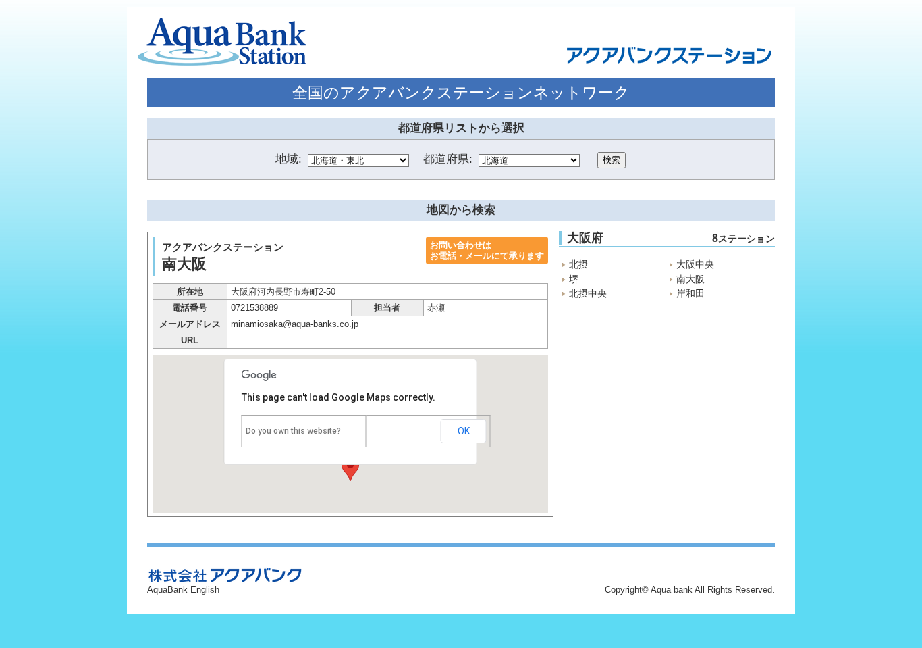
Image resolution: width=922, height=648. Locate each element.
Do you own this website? (293, 431)
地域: (288, 159)
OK (464, 431)
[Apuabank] (222, 43)
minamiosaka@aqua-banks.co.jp (294, 324)
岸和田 (690, 293)
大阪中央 (695, 264)
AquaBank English (183, 589)
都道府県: (447, 159)
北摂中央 (588, 293)
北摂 (578, 264)
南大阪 (690, 279)
